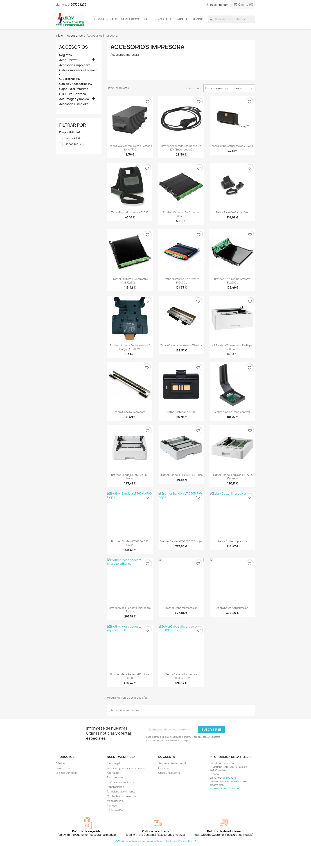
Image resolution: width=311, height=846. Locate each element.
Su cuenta (166, 757)
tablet (181, 19)
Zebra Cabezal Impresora (129, 412)
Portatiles (163, 19)
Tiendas (112, 805)
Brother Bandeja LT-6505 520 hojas (181, 541)
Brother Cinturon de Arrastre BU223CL (130, 280)
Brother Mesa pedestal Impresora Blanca (130, 609)
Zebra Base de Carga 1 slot (232, 212)
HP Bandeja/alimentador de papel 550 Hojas (232, 347)
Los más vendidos (66, 772)
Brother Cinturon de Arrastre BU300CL (181, 280)
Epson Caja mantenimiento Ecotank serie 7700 (130, 147)
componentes (105, 19)
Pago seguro (115, 777)
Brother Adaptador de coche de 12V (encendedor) (181, 147)
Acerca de (113, 772)
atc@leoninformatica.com (225, 788)
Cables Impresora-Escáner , (78, 72)
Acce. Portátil (68, 60)
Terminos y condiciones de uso (126, 768)
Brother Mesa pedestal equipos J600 (129, 676)
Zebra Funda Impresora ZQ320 (129, 212)
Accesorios (73, 47)
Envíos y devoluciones (120, 782)
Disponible (74, 144)
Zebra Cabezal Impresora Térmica (181, 345)
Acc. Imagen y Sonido (74, 99)
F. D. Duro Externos (72, 94)
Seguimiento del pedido (172, 763)
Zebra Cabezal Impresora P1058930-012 (181, 676)
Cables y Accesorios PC (75, 84)
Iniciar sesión (115, 810)
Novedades (63, 768)
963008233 (78, 4)
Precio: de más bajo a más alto (229, 88)
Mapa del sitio (115, 801)
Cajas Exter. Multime (73, 89)
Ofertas (60, 763)
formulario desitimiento (121, 791)
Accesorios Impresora (74, 65)
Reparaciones (115, 787)
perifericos (130, 19)
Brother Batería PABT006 (181, 412)
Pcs (147, 19)
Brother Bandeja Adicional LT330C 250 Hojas (232, 476)
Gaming (197, 19)
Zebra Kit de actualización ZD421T (232, 146)
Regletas (65, 55)
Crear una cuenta (169, 772)
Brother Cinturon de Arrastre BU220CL (232, 280)
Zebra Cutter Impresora (232, 541)
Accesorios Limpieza (73, 104)
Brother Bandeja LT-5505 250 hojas (181, 475)
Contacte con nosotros (121, 796)
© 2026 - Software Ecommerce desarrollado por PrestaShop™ (155, 841)
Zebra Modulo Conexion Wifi (232, 412)
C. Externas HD (69, 79)
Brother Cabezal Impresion (181, 608)
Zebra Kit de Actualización (232, 608)
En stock (72, 138)
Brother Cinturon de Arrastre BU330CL (181, 214)
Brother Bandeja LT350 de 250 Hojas (129, 476)
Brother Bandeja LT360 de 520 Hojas (129, 543)
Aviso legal (113, 763)
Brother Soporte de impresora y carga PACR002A (130, 347)
